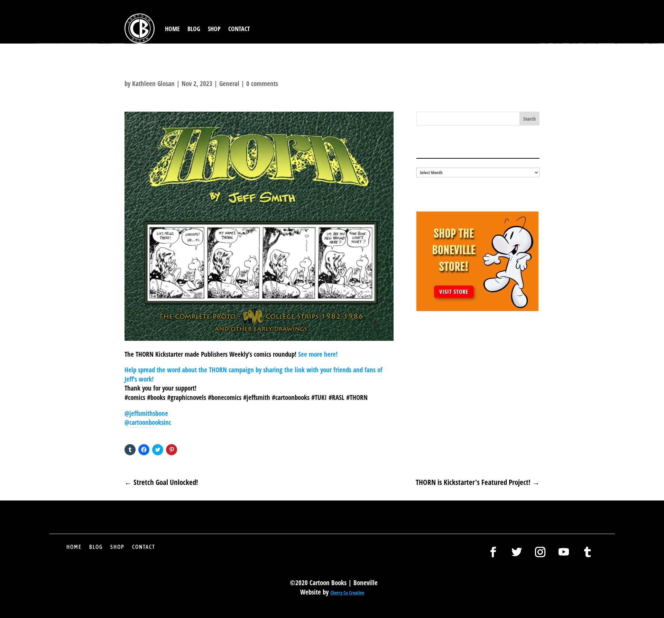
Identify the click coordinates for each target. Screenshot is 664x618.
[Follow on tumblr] (587, 552)
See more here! (318, 354)
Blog (193, 29)
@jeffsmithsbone (146, 413)
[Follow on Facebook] (493, 552)
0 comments (262, 83)
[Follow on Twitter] (516, 552)
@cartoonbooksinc (147, 422)
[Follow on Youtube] (563, 552)
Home (172, 29)
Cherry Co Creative (347, 592)
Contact (239, 29)
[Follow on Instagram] (540, 552)
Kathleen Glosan (153, 83)
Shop (214, 29)
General (229, 83)
